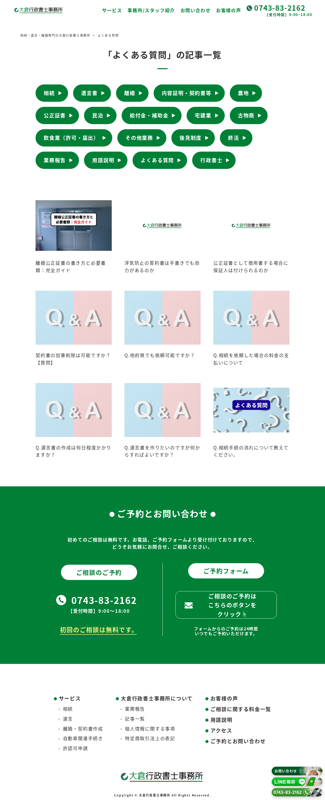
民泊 (97, 115)
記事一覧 (135, 718)
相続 (49, 93)
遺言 (68, 718)
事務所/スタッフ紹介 (151, 10)
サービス (112, 10)
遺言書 (89, 93)
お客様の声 (228, 10)
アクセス (221, 730)
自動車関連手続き (83, 738)
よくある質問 (157, 160)
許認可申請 (75, 748)
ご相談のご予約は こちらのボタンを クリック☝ (232, 605)
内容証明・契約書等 (187, 93)
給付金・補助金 (149, 115)
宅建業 (203, 115)
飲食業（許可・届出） (71, 137)
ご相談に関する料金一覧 (240, 709)
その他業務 (139, 137)
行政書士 (211, 160)
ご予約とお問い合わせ (238, 741)
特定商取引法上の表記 (150, 738)
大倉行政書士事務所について (156, 698)
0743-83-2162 (279, 8)
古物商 (246, 115)
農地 (243, 93)
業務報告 (55, 160)
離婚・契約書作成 (83, 728)
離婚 (129, 93)
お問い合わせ (196, 10)
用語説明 (103, 160)
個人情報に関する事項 (150, 728)
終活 (233, 137)
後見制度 (191, 137)
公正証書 (55, 115)
